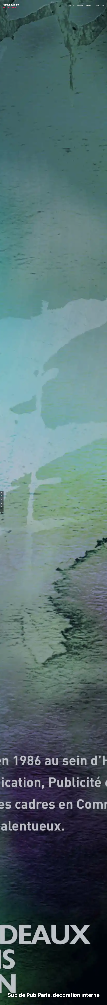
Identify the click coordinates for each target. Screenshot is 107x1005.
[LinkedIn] (2, 499)
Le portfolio (72, 5)
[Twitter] (2, 496)
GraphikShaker (11, 4)
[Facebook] (2, 492)
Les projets (80, 5)
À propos (88, 5)
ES (103, 5)
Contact (97, 5)
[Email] (2, 503)
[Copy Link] (2, 506)
